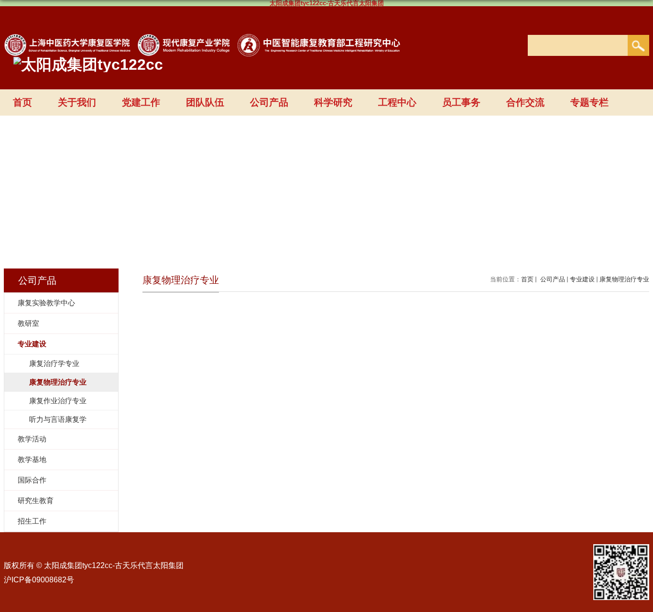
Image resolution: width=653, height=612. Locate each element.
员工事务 (461, 102)
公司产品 (269, 102)
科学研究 (333, 102)
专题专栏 (589, 102)
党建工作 (141, 102)
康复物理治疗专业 (624, 279)
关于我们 (77, 102)
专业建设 (582, 279)
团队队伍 (205, 102)
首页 (22, 102)
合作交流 (525, 102)
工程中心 (397, 102)
